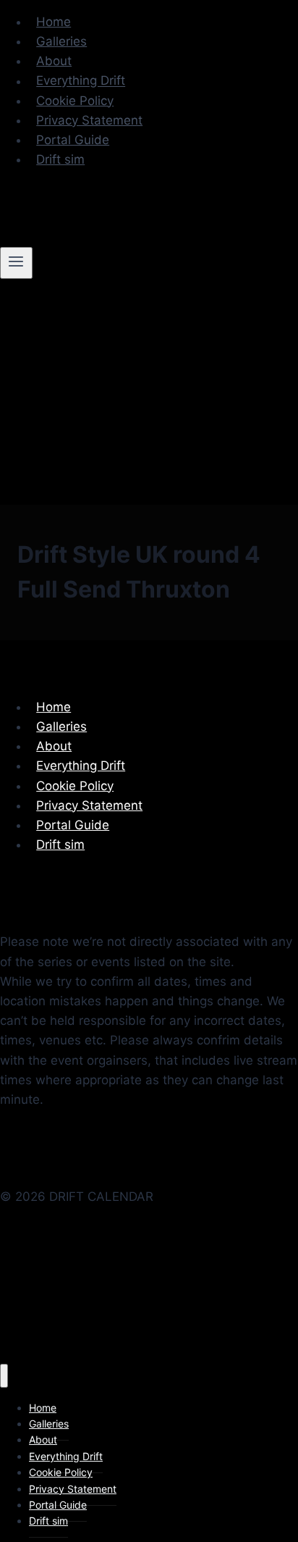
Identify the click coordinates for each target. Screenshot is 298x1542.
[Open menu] (16, 263)
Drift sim (60, 159)
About (54, 61)
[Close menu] (4, 1376)
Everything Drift (80, 81)
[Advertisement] (149, 1301)
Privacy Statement (89, 120)
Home (53, 21)
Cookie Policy (75, 100)
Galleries (61, 41)
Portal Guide (72, 140)
